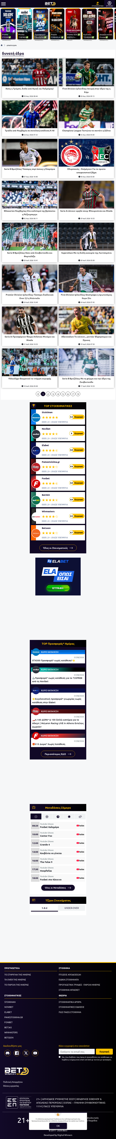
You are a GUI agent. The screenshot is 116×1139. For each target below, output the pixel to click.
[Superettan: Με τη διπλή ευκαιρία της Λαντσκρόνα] (86, 236)
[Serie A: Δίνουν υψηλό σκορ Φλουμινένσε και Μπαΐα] (86, 195)
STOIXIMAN (10, 1002)
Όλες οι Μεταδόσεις (55, 887)
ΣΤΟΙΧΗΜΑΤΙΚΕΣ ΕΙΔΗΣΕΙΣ (71, 1007)
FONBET (8, 1022)
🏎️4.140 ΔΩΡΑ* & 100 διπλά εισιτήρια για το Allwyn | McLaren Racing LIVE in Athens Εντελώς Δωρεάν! (58, 723)
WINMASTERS (11, 1032)
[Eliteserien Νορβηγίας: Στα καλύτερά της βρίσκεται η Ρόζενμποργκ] (29, 195)
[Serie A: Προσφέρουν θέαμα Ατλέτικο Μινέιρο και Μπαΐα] (29, 320)
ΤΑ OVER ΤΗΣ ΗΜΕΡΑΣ (15, 979)
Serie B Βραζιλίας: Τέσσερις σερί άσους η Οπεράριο (29, 169)
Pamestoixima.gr (51, 461)
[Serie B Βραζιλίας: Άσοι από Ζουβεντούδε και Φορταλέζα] (29, 236)
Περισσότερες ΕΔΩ (56, 754)
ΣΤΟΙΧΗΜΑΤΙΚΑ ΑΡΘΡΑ (70, 1002)
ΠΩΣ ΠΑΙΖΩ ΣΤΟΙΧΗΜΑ (70, 1012)
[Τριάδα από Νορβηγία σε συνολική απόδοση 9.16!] (29, 114)
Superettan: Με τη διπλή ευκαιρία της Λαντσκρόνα (86, 252)
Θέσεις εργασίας (11, 1085)
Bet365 (46, 494)
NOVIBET (8, 1007)
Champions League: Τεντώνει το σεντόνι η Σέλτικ (86, 130)
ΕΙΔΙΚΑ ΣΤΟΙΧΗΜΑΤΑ (69, 979)
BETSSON (8, 1037)
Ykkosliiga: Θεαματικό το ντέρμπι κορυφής (29, 378)
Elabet (45, 445)
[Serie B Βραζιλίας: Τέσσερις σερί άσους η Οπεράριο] (29, 153)
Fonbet (46, 478)
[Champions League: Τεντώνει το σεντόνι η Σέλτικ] (86, 114)
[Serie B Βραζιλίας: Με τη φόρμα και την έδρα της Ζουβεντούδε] (86, 362)
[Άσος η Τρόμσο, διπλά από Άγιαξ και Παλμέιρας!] (29, 72)
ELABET (8, 1012)
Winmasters (48, 511)
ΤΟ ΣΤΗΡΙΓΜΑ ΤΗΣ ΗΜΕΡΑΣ (17, 974)
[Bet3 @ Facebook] (17, 1053)
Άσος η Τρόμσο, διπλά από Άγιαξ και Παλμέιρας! (30, 88)
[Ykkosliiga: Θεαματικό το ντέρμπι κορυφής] (29, 362)
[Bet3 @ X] (26, 1053)
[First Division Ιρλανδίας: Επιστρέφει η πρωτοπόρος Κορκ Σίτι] (86, 278)
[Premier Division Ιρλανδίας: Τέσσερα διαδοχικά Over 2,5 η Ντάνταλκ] (29, 278)
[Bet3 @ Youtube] (35, 1053)
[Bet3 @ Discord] (7, 1053)
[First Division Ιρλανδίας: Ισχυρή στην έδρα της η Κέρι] (86, 72)
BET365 (8, 1027)
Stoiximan (47, 412)
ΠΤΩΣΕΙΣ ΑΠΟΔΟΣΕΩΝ (70, 974)
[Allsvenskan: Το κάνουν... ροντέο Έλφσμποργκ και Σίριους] (86, 320)
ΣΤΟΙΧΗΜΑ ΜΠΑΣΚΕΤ (69, 989)
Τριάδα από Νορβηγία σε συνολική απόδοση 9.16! (30, 130)
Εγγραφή (104, 1051)
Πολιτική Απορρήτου (13, 1081)
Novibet (46, 428)
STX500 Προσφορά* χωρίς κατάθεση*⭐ (53, 660)
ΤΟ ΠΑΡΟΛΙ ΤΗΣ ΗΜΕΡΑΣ (16, 984)
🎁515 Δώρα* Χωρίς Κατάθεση (48, 744)
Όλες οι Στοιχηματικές (55, 547)
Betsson (46, 527)
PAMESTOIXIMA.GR (13, 1017)
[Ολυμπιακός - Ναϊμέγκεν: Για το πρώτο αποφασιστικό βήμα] (86, 153)
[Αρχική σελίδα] (2, 45)
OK (58, 1125)
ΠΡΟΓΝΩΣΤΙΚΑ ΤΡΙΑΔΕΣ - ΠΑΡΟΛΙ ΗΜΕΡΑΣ (79, 984)
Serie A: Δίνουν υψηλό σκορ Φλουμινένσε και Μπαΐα (86, 210)
